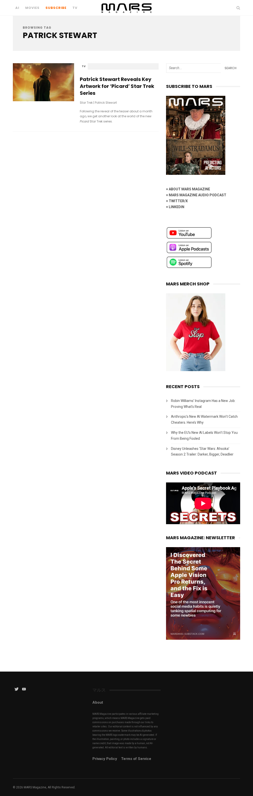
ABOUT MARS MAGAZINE (189, 189)
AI (17, 7)
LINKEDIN (176, 207)
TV (74, 7)
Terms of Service (136, 758)
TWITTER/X (178, 201)
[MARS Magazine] (126, 14)
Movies (32, 7)
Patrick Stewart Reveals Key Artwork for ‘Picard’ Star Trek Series (117, 86)
